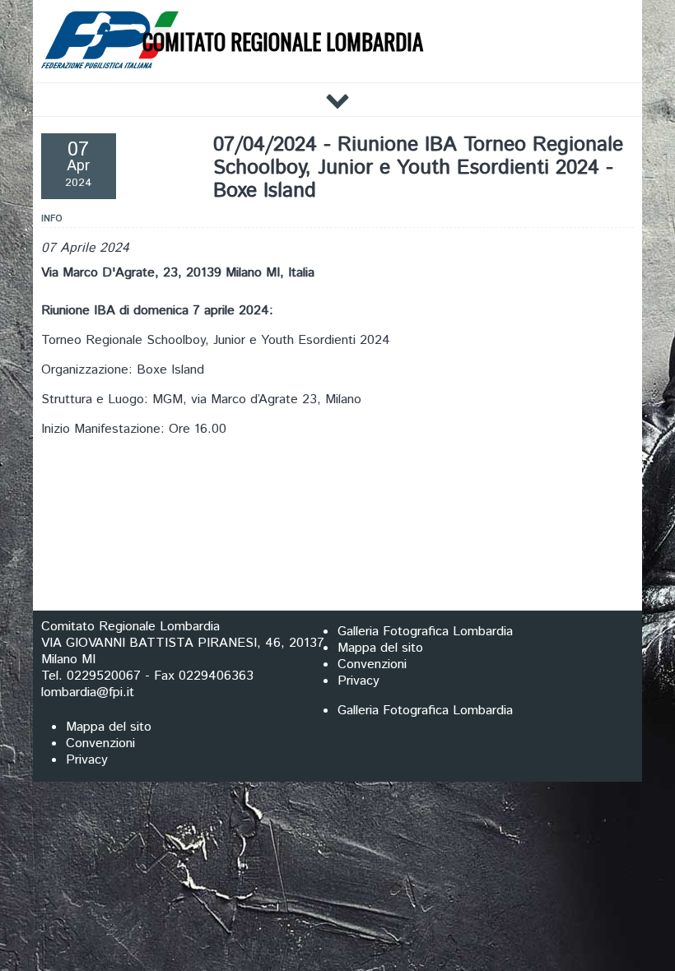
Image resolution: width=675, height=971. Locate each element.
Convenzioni (372, 664)
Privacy (358, 680)
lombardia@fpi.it (87, 692)
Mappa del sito (380, 648)
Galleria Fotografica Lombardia (425, 631)
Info (52, 218)
